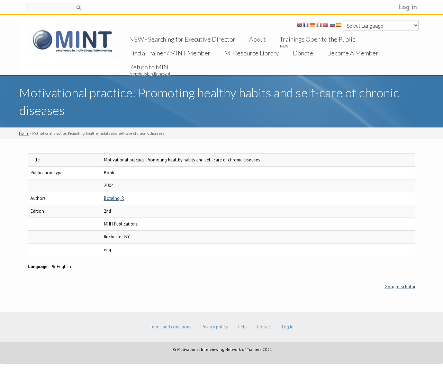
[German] (312, 26)
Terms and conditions (170, 327)
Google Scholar (400, 287)
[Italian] (319, 26)
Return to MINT (150, 66)
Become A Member (352, 53)
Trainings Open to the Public (317, 39)
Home (24, 133)
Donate (303, 53)
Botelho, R (114, 198)
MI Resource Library (251, 53)
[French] (306, 26)
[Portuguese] (325, 26)
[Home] (69, 45)
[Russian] (332, 26)
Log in (408, 6)
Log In (287, 327)
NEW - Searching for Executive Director (182, 39)
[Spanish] (339, 26)
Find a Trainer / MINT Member (169, 53)
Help (242, 327)
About (257, 39)
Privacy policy (214, 327)
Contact (264, 327)
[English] (299, 26)
